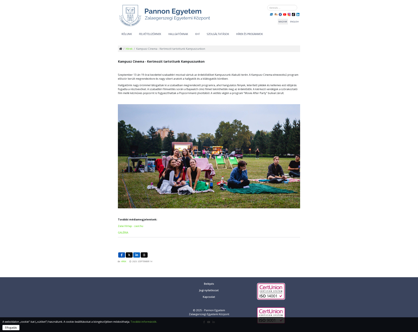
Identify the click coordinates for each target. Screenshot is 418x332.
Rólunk (126, 34)
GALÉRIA (123, 232)
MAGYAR (283, 21)
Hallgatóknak (178, 34)
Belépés (209, 284)
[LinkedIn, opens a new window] (136, 255)
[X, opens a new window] (129, 255)
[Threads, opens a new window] (144, 255)
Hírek (129, 49)
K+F (197, 34)
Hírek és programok (249, 34)
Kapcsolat (209, 297)
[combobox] (282, 7)
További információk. (143, 321)
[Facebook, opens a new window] (121, 255)
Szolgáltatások (218, 34)
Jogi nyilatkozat (209, 290)
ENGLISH (294, 21)
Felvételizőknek (150, 34)
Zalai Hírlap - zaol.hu (130, 226)
